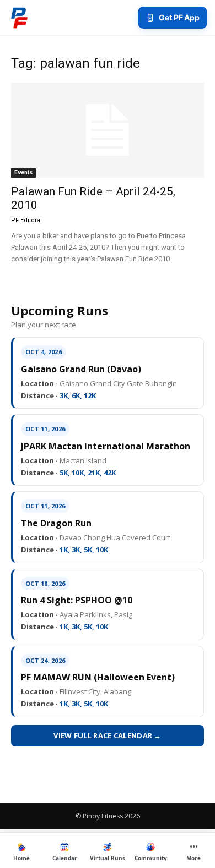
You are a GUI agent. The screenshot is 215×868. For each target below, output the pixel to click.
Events (23, 172)
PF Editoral (26, 220)
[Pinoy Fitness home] (19, 17)
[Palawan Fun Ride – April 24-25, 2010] (107, 130)
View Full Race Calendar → (107, 735)
